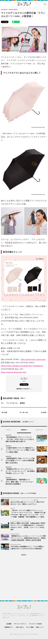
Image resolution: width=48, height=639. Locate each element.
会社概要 (8, 623)
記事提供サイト (9, 627)
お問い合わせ (19, 627)
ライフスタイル (12, 403)
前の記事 (4, 412)
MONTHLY (39, 430)
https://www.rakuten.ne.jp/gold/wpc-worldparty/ (22, 366)
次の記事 (43, 412)
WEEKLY (24, 430)
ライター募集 (29, 627)
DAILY (8, 430)
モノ (2, 403)
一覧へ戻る (24, 412)
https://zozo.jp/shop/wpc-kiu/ (14, 372)
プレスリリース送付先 (35, 623)
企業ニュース (39, 627)
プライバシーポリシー (20, 623)
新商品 (22, 403)
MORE (23, 555)
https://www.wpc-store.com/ (33, 359)
